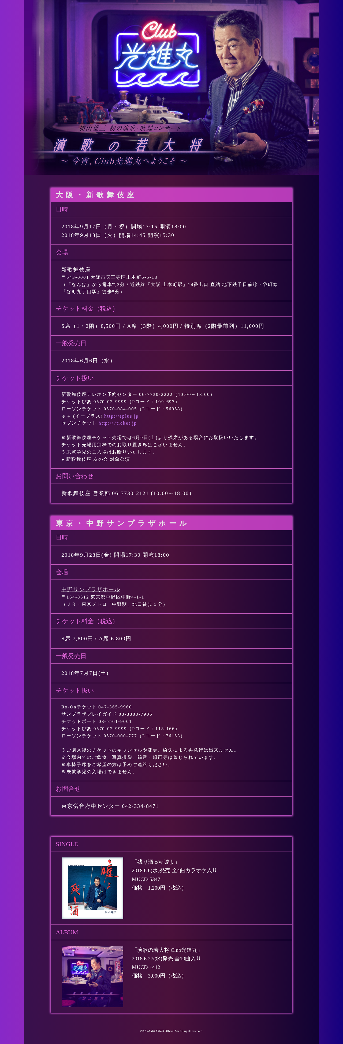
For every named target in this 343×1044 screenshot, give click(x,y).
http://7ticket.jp (118, 423)
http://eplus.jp (121, 416)
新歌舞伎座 (76, 270)
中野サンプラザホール (90, 589)
